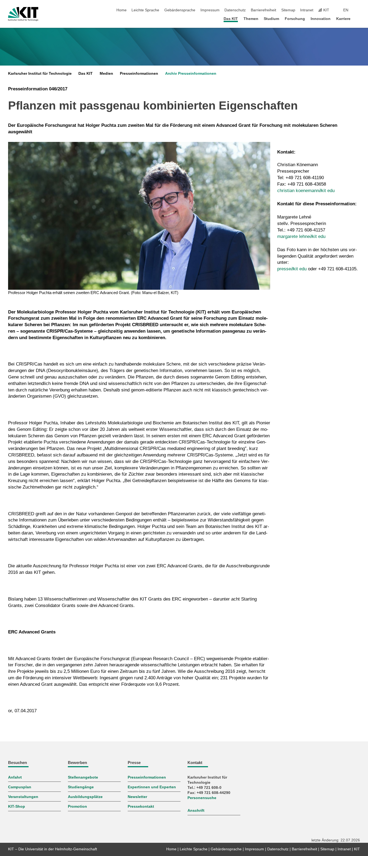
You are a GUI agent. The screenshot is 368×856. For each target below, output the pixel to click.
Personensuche (202, 798)
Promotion (77, 806)
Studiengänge (81, 787)
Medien (106, 73)
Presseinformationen (139, 73)
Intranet (306, 10)
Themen (251, 19)
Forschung (295, 19)
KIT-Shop (16, 806)
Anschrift (196, 811)
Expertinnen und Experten (152, 787)
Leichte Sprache (145, 10)
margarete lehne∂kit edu (301, 236)
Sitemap (288, 10)
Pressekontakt (141, 806)
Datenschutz (235, 10)
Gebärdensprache (179, 10)
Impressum (210, 10)
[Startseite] (358, 18)
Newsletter (137, 797)
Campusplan (19, 787)
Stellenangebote (83, 777)
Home (121, 10)
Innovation (321, 19)
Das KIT (231, 19)
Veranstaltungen (23, 797)
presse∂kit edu (292, 268)
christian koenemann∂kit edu (306, 190)
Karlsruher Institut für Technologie (40, 73)
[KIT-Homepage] (23, 14)
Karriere (343, 19)
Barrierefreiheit (263, 10)
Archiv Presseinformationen (190, 73)
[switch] (358, 10)
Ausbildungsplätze (85, 797)
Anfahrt (15, 777)
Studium (271, 19)
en (345, 10)
